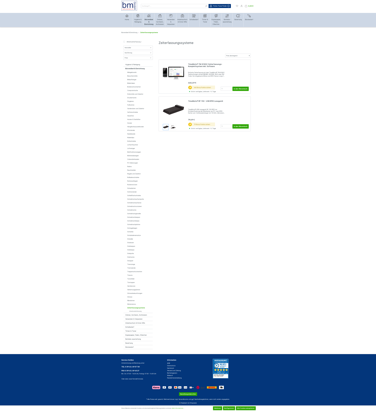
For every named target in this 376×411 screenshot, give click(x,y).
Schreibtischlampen (133, 217)
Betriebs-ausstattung (133, 339)
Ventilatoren (131, 286)
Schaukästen (131, 188)
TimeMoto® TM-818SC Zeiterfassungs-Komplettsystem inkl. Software (205, 65)
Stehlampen (131, 246)
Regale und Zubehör (134, 174)
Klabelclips (130, 137)
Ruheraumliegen (132, 181)
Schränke (130, 232)
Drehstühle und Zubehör (135, 94)
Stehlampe (130, 250)
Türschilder (131, 279)
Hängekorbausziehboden (135, 126)
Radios (129, 166)
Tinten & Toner (130, 331)
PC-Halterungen (132, 163)
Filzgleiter (130, 101)
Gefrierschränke (132, 112)
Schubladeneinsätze (134, 235)
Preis (126, 58)
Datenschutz (171, 365)
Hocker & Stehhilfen (133, 119)
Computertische (132, 90)
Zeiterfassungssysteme (136, 308)
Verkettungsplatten (133, 289)
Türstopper (131, 282)
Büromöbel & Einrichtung (135, 69)
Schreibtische (131, 210)
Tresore (129, 275)
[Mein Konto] (241, 6)
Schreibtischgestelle (134, 213)
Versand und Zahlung (174, 370)
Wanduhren (131, 300)
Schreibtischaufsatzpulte (135, 199)
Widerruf (170, 375)
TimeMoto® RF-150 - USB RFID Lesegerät (205, 101)
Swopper (130, 261)
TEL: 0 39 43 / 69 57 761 (130, 367)
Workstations (131, 304)
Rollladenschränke (133, 177)
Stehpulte (130, 253)
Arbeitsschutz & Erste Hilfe (135, 323)
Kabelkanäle (131, 134)
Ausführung (128, 53)
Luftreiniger (131, 148)
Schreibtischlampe (133, 221)
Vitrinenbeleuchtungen (134, 293)
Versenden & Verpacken (133, 319)
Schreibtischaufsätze (134, 203)
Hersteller (128, 47)
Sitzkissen (130, 242)
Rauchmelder (131, 170)
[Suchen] (206, 6)
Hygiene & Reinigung (132, 64)
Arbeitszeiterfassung (134, 42)
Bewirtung (129, 343)
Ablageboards (131, 72)
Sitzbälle (130, 239)
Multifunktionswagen (134, 152)
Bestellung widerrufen (188, 394)
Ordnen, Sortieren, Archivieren (136, 315)
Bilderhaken (131, 83)
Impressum (170, 368)
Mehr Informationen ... (178, 408)
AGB (168, 363)
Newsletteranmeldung (174, 378)
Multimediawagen (133, 155)
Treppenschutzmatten (134, 271)
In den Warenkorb (240, 89)
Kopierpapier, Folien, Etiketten (136, 335)
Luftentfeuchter (132, 145)
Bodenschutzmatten (134, 87)
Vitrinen (129, 297)
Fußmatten (130, 105)
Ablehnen (217, 408)
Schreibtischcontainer (134, 206)
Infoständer (131, 130)
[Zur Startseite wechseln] (129, 6)
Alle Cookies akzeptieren (245, 408)
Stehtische (130, 257)
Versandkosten (183, 399)
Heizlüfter (130, 116)
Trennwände (131, 268)
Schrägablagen (132, 228)
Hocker (129, 123)
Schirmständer (132, 192)
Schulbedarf (129, 327)
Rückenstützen (132, 184)
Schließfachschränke (134, 195)
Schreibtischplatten (133, 224)
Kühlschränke (131, 141)
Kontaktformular (138, 379)
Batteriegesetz (172, 373)
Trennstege (131, 264)
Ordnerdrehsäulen (133, 159)
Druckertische (131, 97)
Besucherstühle (132, 76)
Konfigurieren (229, 408)
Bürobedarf (129, 347)
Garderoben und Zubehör (135, 108)
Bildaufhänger (131, 79)
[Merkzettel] (237, 6)
